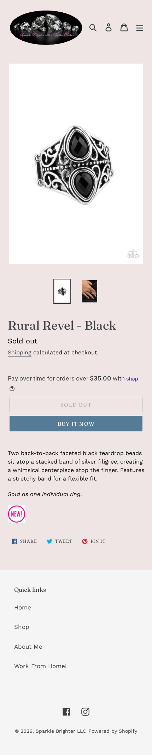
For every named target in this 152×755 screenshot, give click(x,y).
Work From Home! (40, 666)
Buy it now (76, 423)
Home (22, 607)
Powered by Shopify (112, 731)
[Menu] (139, 27)
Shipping (19, 352)
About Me (28, 646)
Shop (21, 626)
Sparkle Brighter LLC (61, 731)
